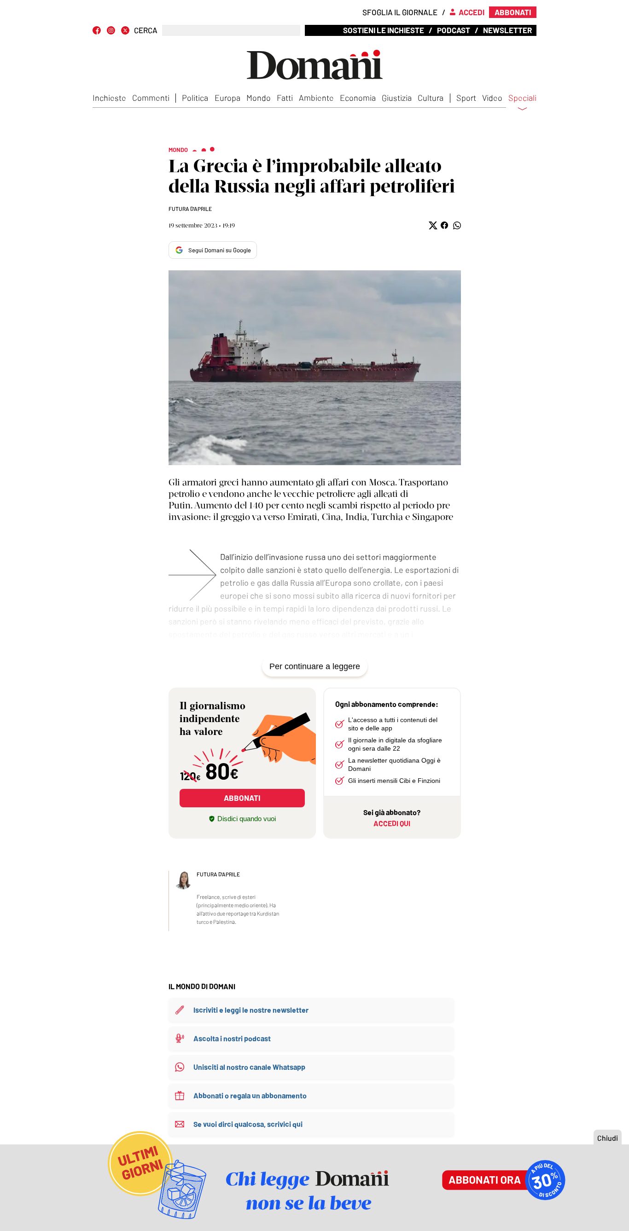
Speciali (522, 98)
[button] (432, 225)
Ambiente (316, 98)
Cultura (430, 98)
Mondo (258, 98)
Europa (227, 98)
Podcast (453, 30)
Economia (358, 98)
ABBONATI (242, 797)
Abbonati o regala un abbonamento (250, 1095)
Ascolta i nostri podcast (232, 1038)
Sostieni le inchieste (383, 30)
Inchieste (109, 98)
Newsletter (507, 30)
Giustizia (397, 98)
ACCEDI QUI (391, 823)
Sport (466, 98)
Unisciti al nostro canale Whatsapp (249, 1066)
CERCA (145, 30)
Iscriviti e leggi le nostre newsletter (251, 1009)
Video (492, 98)
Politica (195, 98)
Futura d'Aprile (190, 208)
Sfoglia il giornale (399, 12)
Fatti (285, 98)
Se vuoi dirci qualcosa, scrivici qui (248, 1124)
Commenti (150, 98)
